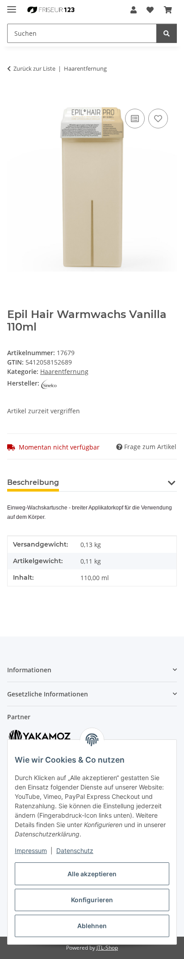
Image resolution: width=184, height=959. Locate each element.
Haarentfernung (64, 371)
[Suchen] (166, 33)
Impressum (31, 850)
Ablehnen (92, 925)
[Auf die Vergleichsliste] (135, 118)
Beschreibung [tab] (33, 482)
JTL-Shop (107, 947)
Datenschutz (74, 850)
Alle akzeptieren (92, 874)
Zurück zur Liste (34, 68)
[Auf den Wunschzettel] (158, 118)
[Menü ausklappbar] (11, 5)
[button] (133, 10)
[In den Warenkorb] (14, 97)
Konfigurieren (92, 900)
